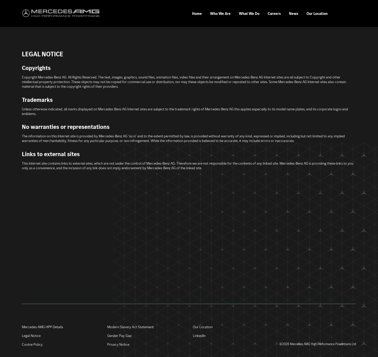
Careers (274, 13)
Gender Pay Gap (119, 335)
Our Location (317, 13)
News (293, 13)
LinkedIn (199, 335)
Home (197, 13)
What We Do (249, 13)
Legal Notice (31, 335)
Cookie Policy (32, 344)
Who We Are (220, 13)
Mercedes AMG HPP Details (42, 326)
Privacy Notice (118, 344)
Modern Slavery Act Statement (130, 326)
